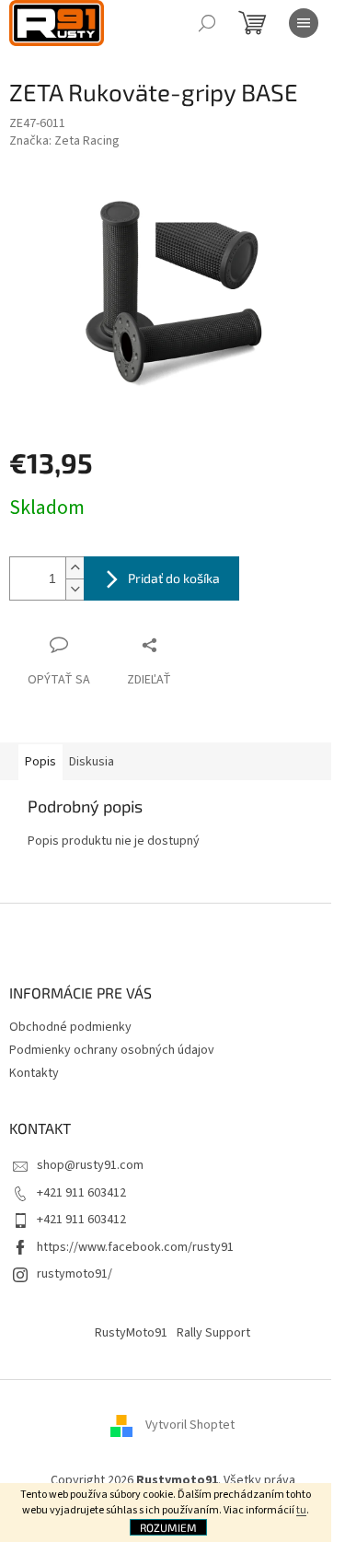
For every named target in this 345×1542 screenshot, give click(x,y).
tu (301, 1510)
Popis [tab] (40, 762)
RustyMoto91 (131, 1333)
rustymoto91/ (74, 1274)
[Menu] (303, 23)
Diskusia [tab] (91, 762)
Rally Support (213, 1333)
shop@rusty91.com (90, 1165)
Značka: (64, 141)
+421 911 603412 (81, 1193)
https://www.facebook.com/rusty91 (135, 1247)
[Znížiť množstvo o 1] (74, 589)
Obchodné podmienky (70, 1027)
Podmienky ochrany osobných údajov (111, 1050)
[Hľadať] (207, 23)
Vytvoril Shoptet (190, 1425)
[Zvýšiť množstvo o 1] (74, 567)
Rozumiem (168, 1527)
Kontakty (34, 1073)
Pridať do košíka (174, 578)
